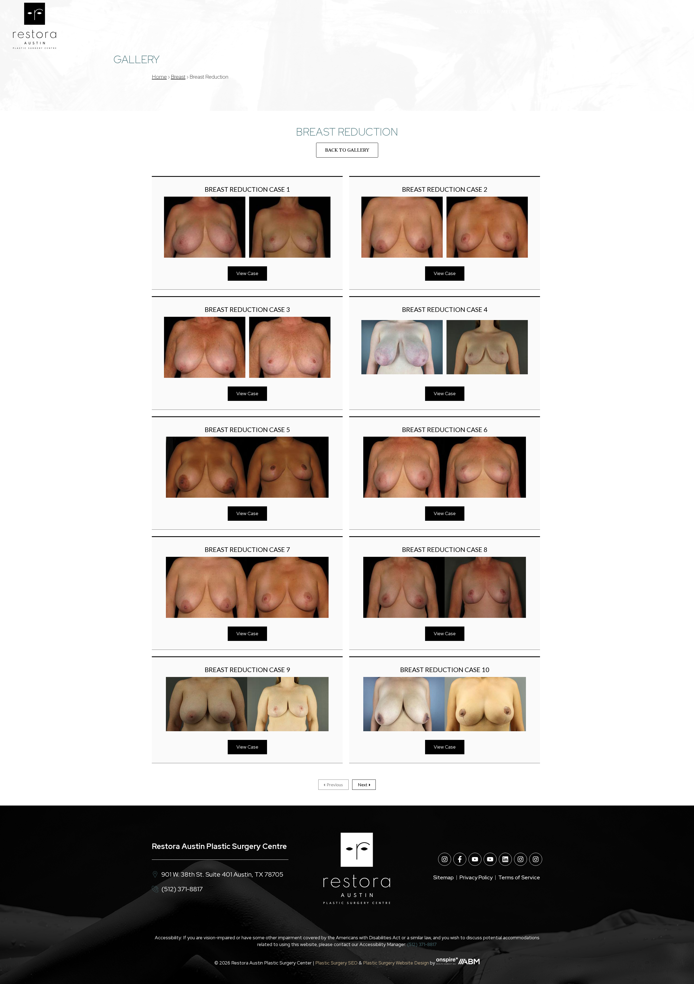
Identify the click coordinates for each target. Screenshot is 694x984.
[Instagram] (444, 859)
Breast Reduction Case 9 (247, 669)
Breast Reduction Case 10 (444, 669)
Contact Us (589, 11)
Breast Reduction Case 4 (444, 309)
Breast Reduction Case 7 (247, 549)
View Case (247, 273)
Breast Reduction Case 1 (247, 189)
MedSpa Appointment (533, 11)
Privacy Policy (476, 877)
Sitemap (443, 877)
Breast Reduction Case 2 (444, 189)
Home (159, 76)
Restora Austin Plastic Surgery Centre (219, 846)
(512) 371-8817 (633, 11)
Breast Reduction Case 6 (444, 429)
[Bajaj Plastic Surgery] (34, 26)
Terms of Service (519, 877)
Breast (178, 76)
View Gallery (474, 11)
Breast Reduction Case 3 (247, 309)
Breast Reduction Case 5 (247, 429)
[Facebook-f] (459, 859)
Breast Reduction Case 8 (444, 549)
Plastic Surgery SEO (336, 963)
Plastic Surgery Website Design (396, 963)
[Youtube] (474, 859)
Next (362, 784)
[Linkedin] (505, 859)
